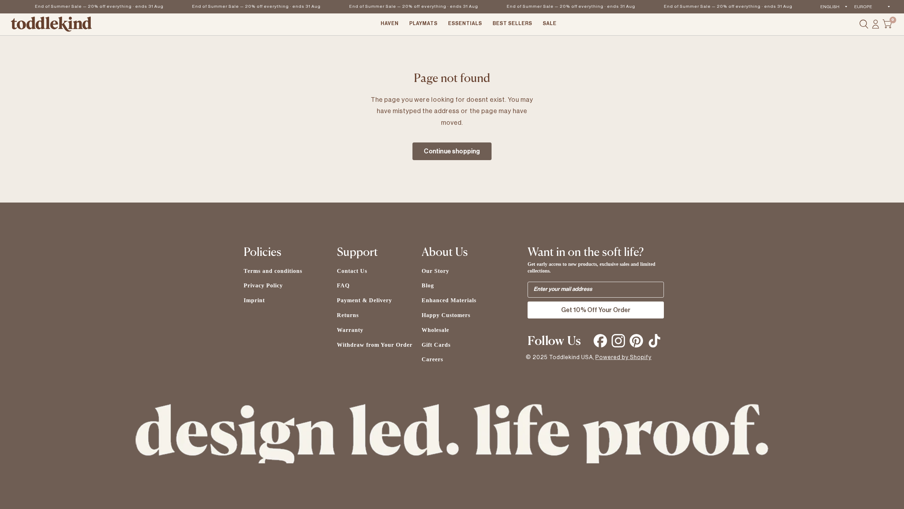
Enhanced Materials (449, 300)
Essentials (465, 23)
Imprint (254, 300)
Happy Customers (446, 315)
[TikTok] (654, 340)
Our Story (435, 271)
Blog (428, 285)
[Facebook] (600, 340)
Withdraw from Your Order (374, 345)
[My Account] (875, 24)
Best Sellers (512, 23)
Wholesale (435, 330)
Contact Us (352, 271)
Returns (348, 315)
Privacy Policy (263, 285)
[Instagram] (618, 340)
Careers (432, 359)
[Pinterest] (636, 340)
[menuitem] (389, 24)
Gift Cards (436, 345)
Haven (390, 23)
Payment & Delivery (364, 300)
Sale (550, 23)
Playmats (423, 23)
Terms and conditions (273, 271)
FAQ (343, 285)
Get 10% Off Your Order (596, 310)
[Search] (864, 24)
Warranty (350, 330)
